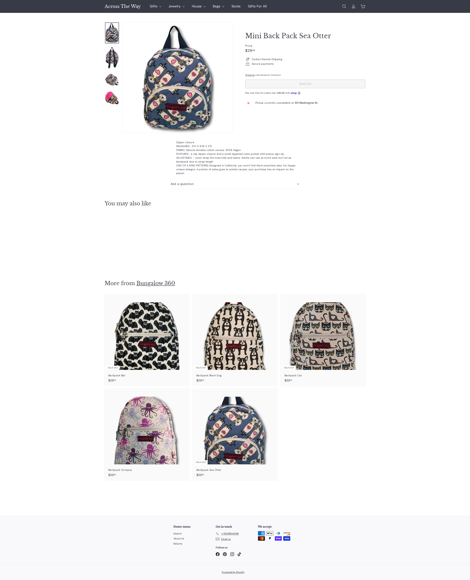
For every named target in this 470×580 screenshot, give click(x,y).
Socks (236, 6)
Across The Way (123, 6)
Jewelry (175, 6)
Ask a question (182, 184)
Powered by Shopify (233, 572)
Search (177, 533)
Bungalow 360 (155, 283)
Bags (217, 6)
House (197, 6)
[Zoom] (177, 77)
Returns (177, 543)
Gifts (154, 6)
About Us (178, 538)
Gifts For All (257, 6)
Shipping (250, 75)
